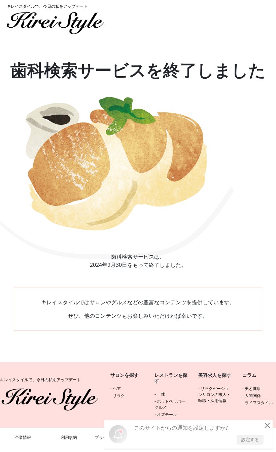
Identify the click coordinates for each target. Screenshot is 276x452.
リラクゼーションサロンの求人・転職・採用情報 (214, 394)
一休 (161, 394)
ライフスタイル (259, 402)
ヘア (117, 388)
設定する (250, 439)
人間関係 (253, 395)
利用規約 (69, 437)
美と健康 (253, 388)
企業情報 (23, 437)
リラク (119, 395)
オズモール (167, 414)
